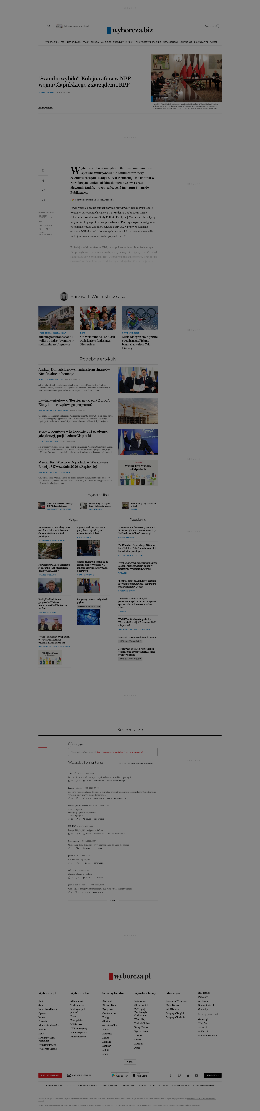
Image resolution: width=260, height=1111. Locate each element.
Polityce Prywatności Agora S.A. (151, 159)
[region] (130, 144)
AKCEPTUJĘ (172, 172)
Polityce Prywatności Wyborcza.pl (121, 159)
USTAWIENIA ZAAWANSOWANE (96, 172)
